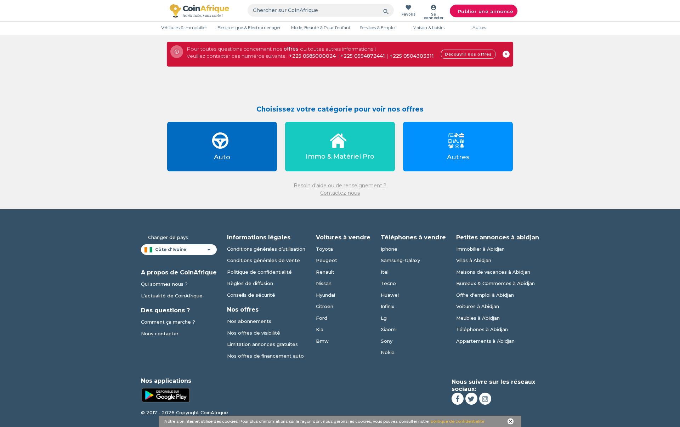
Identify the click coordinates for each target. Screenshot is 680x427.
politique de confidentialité (457, 421)
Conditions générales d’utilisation (266, 249)
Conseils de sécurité (251, 295)
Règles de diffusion (250, 283)
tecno (388, 283)
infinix (387, 306)
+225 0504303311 (412, 56)
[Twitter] (471, 399)
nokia (388, 352)
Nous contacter (159, 333)
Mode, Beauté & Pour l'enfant (321, 27)
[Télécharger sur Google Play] (166, 395)
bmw (322, 341)
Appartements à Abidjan (485, 341)
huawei (390, 295)
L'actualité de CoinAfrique (172, 295)
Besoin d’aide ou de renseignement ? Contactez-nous (340, 189)
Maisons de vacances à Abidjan (493, 272)
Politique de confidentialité (259, 272)
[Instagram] (485, 399)
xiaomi (389, 329)
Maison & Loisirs (428, 27)
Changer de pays (168, 237)
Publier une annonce (486, 11)
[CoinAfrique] (199, 10)
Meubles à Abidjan (478, 318)
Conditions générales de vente (263, 260)
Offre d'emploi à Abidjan (485, 295)
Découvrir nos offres (468, 54)
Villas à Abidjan (473, 260)
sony (386, 341)
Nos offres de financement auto (265, 356)
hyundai (325, 295)
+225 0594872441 (362, 56)
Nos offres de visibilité (253, 333)
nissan (324, 283)
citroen (324, 306)
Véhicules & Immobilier (184, 27)
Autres (479, 27)
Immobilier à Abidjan (480, 249)
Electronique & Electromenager (249, 27)
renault (325, 272)
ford (321, 318)
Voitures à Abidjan (477, 306)
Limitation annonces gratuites (262, 344)
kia (319, 329)
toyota (324, 249)
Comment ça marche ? (168, 322)
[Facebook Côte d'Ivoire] (458, 399)
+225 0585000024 (312, 56)
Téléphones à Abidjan (482, 329)
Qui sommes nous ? (164, 284)
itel (385, 272)
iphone (389, 249)
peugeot (326, 260)
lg (384, 318)
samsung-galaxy (400, 260)
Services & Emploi (378, 27)
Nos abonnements (249, 321)
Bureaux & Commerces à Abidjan (495, 283)
